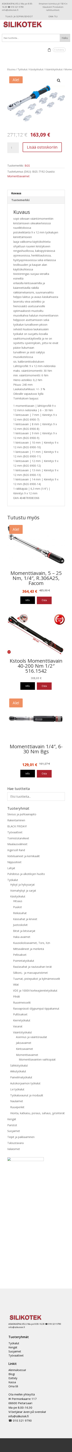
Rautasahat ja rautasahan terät (32, 967)
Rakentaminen (16, 820)
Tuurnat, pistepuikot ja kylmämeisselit (36, 979)
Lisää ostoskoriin (42, 147)
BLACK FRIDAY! (17, 826)
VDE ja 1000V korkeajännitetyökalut (35, 990)
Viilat (16, 984)
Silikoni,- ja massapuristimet (30, 973)
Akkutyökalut (18, 1071)
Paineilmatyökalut (21, 1077)
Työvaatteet (14, 832)
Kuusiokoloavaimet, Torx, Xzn (31, 943)
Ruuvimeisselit (22, 1002)
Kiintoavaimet (24, 1049)
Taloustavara (15, 1143)
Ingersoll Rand (16, 850)
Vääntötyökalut (53, 69)
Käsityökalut (36, 69)
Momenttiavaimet (18, 176)
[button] (58, 80)
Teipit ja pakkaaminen (21, 1137)
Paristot (12, 1125)
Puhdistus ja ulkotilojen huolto (26, 874)
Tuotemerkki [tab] (20, 200)
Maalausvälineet (17, 844)
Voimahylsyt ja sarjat (23, 890)
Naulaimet (16, 1101)
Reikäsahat (20, 913)
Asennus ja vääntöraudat (31, 1037)
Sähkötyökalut (19, 1065)
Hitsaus (17, 901)
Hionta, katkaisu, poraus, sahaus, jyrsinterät (37, 1113)
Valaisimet (13, 1149)
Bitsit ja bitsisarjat (24, 931)
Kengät (11, 1119)
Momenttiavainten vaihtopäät (37, 1059)
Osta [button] (44, 600)
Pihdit (16, 996)
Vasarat (17, 1026)
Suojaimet (13, 1131)
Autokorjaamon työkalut (25, 1083)
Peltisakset (19, 955)
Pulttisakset (20, 1014)
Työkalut (22, 69)
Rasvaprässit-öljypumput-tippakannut (36, 1008)
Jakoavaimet (23, 1043)
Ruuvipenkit (17, 1107)
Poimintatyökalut (23, 961)
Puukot (17, 907)
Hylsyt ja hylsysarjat (22, 884)
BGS (27, 165)
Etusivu (11, 69)
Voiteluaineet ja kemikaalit (23, 856)
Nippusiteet (14, 862)
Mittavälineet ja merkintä (28, 949)
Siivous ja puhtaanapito (21, 814)
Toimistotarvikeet (18, 838)
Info (28, 600)
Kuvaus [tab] (16, 193)
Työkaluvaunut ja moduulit (26, 1095)
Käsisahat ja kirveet (25, 919)
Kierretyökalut (21, 1020)
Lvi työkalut (17, 1089)
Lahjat (11, 868)
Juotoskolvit (20, 925)
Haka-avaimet (21, 937)
